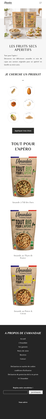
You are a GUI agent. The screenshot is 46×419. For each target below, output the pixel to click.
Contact (23, 359)
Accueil (23, 339)
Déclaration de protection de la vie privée (23, 375)
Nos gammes (23, 347)
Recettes (23, 355)
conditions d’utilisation (23, 371)
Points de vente (23, 351)
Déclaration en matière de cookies (23, 366)
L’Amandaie (23, 343)
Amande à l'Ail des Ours (23, 203)
